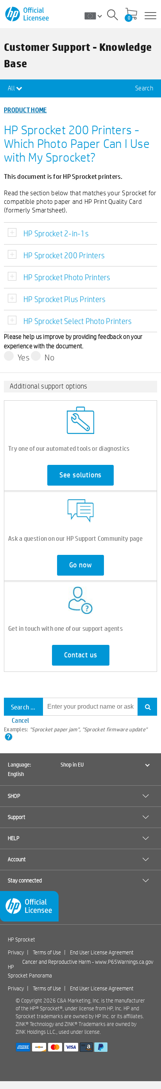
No (49, 357)
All (12, 88)
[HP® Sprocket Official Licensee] (27, 14)
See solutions (80, 475)
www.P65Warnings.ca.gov (124, 961)
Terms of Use (47, 952)
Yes (24, 357)
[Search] (112, 16)
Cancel (20, 720)
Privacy (16, 952)
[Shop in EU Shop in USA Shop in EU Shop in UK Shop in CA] (96, 15)
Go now (80, 565)
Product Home (25, 109)
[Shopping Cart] (131, 14)
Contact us (80, 655)
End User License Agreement (102, 952)
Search (144, 88)
